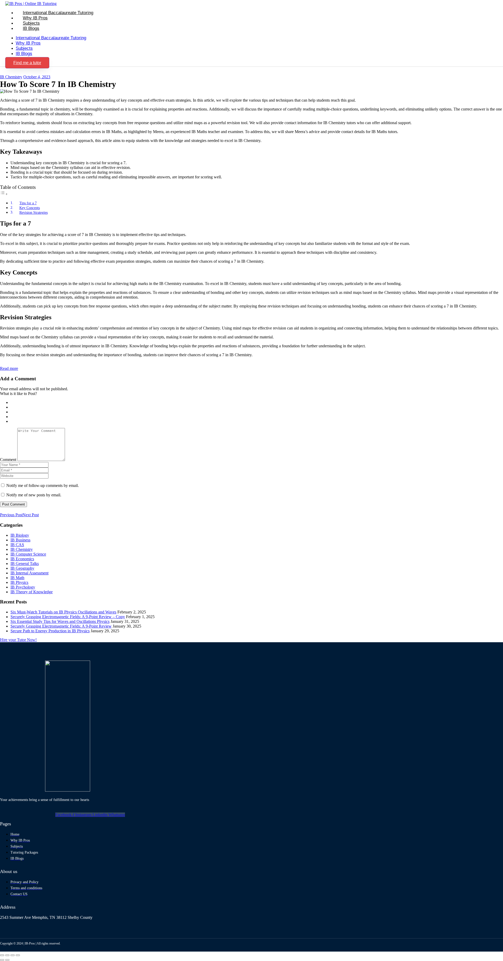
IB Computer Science (28, 554)
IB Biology (19, 535)
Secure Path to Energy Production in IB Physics (50, 631)
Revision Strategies (33, 212)
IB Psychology (22, 587)
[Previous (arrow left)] (2, 960)
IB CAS (17, 544)
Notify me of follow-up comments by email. (42, 485)
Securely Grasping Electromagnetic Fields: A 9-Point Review (61, 626)
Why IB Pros (35, 17)
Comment (8, 459)
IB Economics (22, 559)
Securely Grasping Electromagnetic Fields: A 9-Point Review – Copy (67, 616)
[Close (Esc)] (18, 955)
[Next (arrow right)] (7, 960)
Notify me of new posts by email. (33, 495)
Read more (9, 368)
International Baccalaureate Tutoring (58, 12)
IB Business (20, 540)
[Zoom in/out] (2, 955)
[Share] (12, 955)
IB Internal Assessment (29, 573)
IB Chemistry (11, 77)
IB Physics (19, 582)
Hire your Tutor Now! (18, 640)
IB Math (17, 577)
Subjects (31, 23)
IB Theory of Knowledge (31, 592)
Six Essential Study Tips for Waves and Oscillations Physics (60, 621)
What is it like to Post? (18, 393)
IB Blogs (31, 28)
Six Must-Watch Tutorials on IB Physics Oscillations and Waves (63, 612)
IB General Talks (24, 563)
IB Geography (22, 568)
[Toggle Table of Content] (4, 194)
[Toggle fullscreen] (7, 955)
